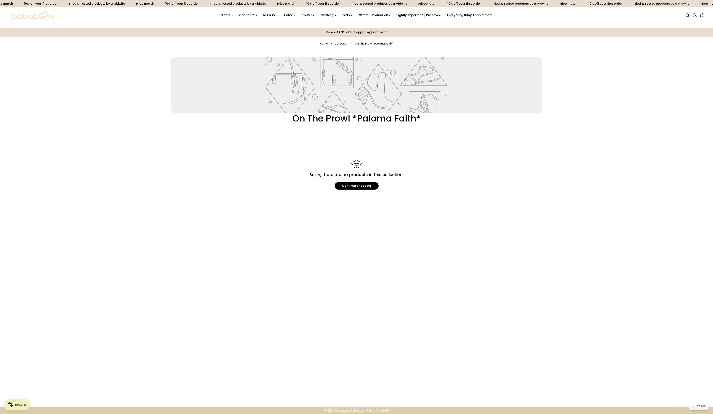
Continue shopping (356, 186)
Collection (341, 43)
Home (324, 43)
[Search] (687, 15)
